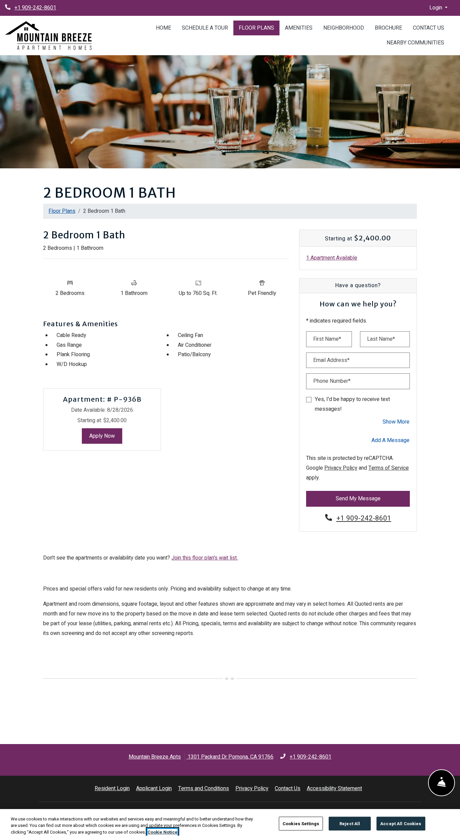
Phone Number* (332, 381)
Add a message (390, 440)
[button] (438, 8)
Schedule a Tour (205, 28)
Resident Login (112, 788)
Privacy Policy (340, 468)
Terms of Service (388, 468)
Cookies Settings (301, 823)
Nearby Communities (415, 43)
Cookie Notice (162, 832)
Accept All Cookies (400, 823)
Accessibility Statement (334, 788)
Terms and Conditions (203, 788)
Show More (396, 421)
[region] (230, 824)
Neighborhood (343, 28)
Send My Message (358, 499)
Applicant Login (154, 788)
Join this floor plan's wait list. (204, 558)
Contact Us (428, 28)
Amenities (299, 28)
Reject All (349, 823)
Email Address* (331, 360)
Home (163, 28)
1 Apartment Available (331, 258)
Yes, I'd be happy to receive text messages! (352, 404)
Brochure (388, 28)
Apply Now (105, 436)
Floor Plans (256, 28)
